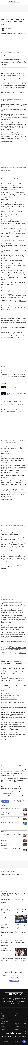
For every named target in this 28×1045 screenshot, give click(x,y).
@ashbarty (18, 104)
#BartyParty (7, 240)
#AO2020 (24, 104)
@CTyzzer (4, 101)
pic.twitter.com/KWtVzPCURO (16, 247)
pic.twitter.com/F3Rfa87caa (15, 297)
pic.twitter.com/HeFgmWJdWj (16, 106)
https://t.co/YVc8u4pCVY (13, 245)
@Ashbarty (15, 291)
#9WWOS (23, 245)
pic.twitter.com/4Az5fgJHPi (15, 649)
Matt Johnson (8, 28)
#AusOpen (5, 106)
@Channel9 (8, 243)
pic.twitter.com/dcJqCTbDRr (9, 699)
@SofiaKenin (12, 694)
